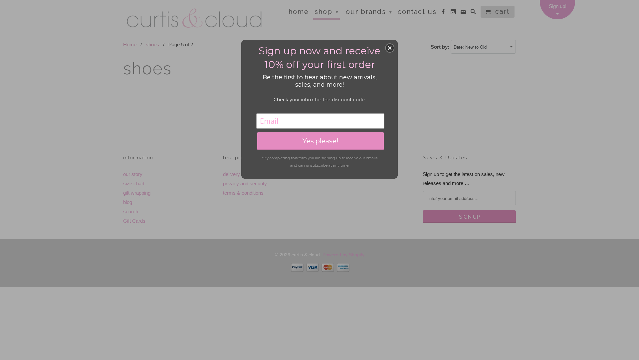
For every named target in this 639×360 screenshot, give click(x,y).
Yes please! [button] (320, 141)
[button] (390, 48)
